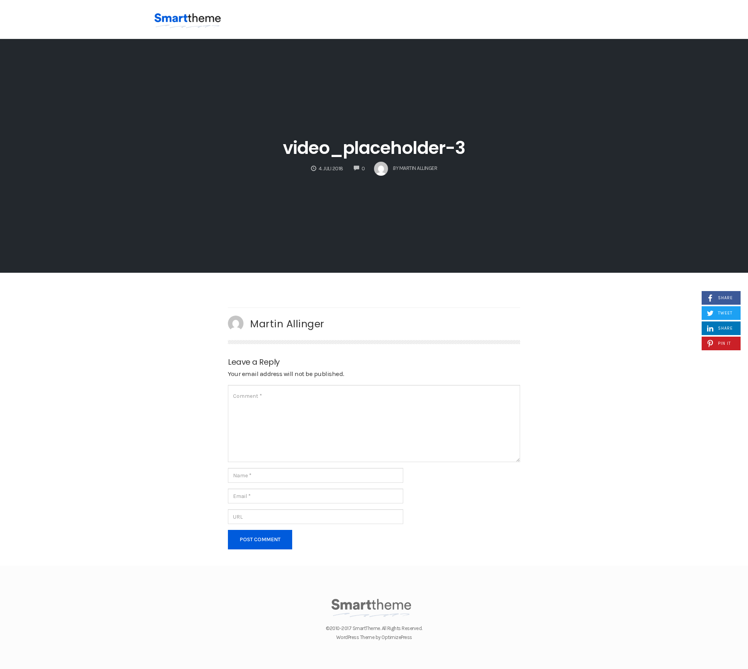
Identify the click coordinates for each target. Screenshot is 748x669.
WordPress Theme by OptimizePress (374, 637)
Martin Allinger (287, 324)
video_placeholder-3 (374, 148)
